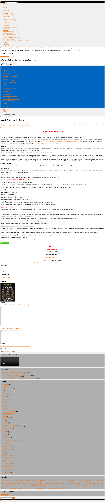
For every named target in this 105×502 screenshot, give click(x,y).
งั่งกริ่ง (35, 123)
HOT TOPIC (5, 384)
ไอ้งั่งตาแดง (31, 488)
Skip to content (3, 3)
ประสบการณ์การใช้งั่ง (64, 483)
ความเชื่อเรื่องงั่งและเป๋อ (27, 123)
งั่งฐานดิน (82, 480)
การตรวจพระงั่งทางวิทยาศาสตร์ (10, 27)
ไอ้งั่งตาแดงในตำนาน (38, 488)
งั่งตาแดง (39, 123)
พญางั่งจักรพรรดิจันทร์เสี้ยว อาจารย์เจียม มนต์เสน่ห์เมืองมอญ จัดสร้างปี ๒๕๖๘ (19, 378)
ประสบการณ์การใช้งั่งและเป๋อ (61, 123)
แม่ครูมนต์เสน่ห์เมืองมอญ (8, 466)
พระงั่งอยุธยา (9, 485)
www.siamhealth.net (34, 141)
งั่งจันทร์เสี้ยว (5, 393)
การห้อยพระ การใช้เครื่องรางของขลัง (8, 278)
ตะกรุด (4, 408)
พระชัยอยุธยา (6, 422)
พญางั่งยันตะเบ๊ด (6, 414)
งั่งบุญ (4, 400)
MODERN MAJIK (4, 262)
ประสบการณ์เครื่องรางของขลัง (74, 123)
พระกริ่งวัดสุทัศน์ (6, 419)
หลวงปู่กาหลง (6, 443)
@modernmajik (12, 63)
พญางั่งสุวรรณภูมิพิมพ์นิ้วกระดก (78, 483)
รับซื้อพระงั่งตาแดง (37, 262)
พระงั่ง (82, 123)
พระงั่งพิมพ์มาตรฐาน (7, 13)
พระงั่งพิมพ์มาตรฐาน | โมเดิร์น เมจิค (10, 14)
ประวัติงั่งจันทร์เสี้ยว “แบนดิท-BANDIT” (11, 376)
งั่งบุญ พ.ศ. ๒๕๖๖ (6, 36)
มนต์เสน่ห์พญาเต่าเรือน (8, 33)
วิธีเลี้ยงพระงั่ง (6, 438)
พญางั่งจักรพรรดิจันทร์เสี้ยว (8, 39)
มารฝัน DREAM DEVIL (8, 428)
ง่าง (28, 262)
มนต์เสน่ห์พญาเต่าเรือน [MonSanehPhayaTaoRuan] (13, 426)
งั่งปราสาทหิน (26, 483)
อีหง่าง (79, 485)
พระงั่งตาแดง (6, 17)
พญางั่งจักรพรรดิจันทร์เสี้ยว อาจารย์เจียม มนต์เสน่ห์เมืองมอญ (16, 40)
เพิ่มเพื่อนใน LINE (4, 494)
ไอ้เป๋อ (28, 125)
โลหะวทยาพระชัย (7, 469)
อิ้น (3, 451)
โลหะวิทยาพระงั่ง (6, 470)
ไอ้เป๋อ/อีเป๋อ (5, 30)
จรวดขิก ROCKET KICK (8, 405)
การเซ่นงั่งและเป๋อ (13, 123)
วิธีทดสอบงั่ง (92, 123)
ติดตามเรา (5, 42)
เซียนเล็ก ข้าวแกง (6, 28)
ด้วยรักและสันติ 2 (6, 10)
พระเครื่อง (5, 423)
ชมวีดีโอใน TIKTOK (4, 56)
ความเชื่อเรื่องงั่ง (20, 262)
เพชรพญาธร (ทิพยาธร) (8, 463)
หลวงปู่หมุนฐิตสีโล (7, 445)
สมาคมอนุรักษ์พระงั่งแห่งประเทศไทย (11, 440)
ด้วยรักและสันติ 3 (6, 11)
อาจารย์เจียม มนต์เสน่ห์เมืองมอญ (10, 19)
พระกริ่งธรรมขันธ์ (7, 417)
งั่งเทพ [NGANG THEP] (8, 403)
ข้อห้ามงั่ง (19, 123)
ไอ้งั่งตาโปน (45, 488)
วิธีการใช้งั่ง (87, 123)
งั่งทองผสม (48, 123)
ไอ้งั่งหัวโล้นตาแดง (22, 125)
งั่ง (33, 123)
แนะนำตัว (5, 7)
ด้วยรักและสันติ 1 (6, 8)
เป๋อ (17, 125)
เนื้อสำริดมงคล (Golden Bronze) (9, 458)
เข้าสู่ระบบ (6, 351)
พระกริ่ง (4, 416)
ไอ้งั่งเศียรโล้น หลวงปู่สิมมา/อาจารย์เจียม (11, 37)
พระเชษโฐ (27, 485)
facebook (7, 45)
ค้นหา (1, 496)
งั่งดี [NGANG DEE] (7, 394)
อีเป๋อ (7, 125)
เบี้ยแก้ (4, 460)
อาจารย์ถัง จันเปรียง (7, 446)
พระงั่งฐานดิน (96, 483)
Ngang (43, 480)
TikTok (6, 43)
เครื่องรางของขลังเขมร (49, 262)
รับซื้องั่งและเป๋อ (6, 22)
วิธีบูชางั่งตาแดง (99, 123)
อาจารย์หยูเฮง (6, 448)
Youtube (7, 44)
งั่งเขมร (52, 123)
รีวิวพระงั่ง (5, 24)
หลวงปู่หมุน (54, 485)
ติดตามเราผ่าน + (52, 257)
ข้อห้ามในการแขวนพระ (5, 277)
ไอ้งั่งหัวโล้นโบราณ (59, 488)
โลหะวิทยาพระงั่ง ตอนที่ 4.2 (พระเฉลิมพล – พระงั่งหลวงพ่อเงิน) (15, 346)
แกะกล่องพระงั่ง (6, 25)
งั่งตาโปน (43, 123)
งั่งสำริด (37, 483)
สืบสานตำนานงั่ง (6, 441)
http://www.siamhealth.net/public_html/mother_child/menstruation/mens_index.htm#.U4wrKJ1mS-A (63, 141)
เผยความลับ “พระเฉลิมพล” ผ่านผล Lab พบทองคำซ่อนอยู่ (14, 305)
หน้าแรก (5, 5)
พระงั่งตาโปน (6, 16)
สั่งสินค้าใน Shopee (13, 56)
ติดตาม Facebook (11, 494)
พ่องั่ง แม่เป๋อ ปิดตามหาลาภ (9, 31)
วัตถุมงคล (5, 431)
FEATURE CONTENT (7, 480)
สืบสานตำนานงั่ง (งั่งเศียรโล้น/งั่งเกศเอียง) (10, 328)
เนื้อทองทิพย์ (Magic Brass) (8, 457)
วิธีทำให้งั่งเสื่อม (6, 435)
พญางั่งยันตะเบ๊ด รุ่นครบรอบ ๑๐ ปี (10, 34)
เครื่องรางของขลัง (12, 125)
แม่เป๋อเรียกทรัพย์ (6, 467)
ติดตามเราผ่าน (52, 260)
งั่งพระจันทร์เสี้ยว (32, 483)
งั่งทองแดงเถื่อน (18, 483)
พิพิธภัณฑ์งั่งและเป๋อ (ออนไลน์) (9, 20)
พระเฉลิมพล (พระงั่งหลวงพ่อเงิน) (10, 425)
